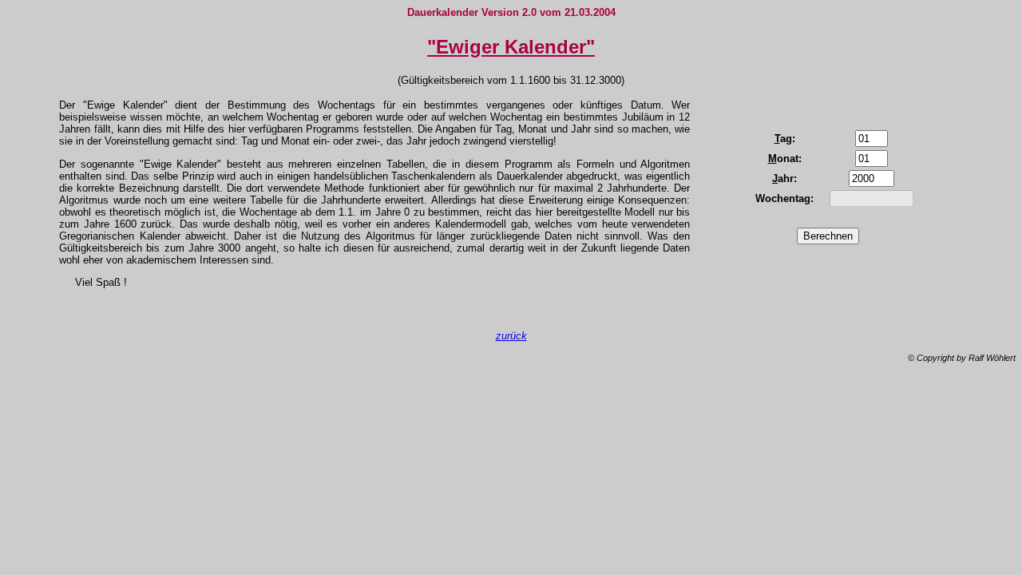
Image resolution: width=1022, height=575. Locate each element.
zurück (511, 336)
